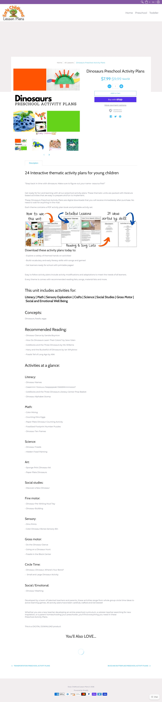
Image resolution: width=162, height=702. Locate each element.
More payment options (115, 105)
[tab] (33, 163)
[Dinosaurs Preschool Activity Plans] (20, 144)
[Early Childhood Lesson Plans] (13, 12)
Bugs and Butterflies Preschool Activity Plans (128, 666)
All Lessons (69, 63)
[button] (149, 2)
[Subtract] (109, 86)
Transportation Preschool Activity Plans (32, 666)
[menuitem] (142, 2)
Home (59, 63)
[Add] (121, 86)
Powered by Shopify (81, 690)
